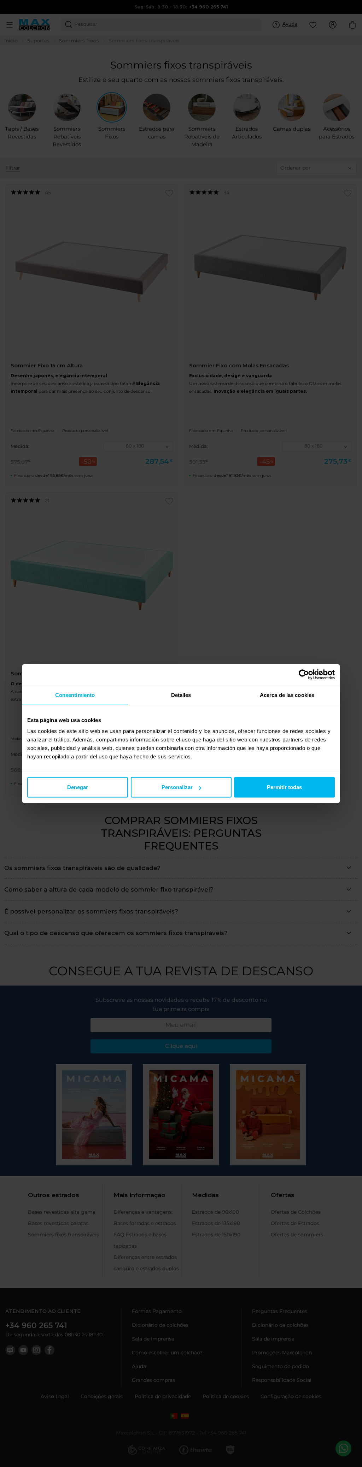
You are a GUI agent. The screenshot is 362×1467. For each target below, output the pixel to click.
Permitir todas (284, 787)
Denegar (77, 787)
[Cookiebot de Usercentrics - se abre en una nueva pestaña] (304, 674)
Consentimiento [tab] (75, 695)
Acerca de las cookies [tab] (287, 695)
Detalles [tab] (181, 695)
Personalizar (177, 787)
